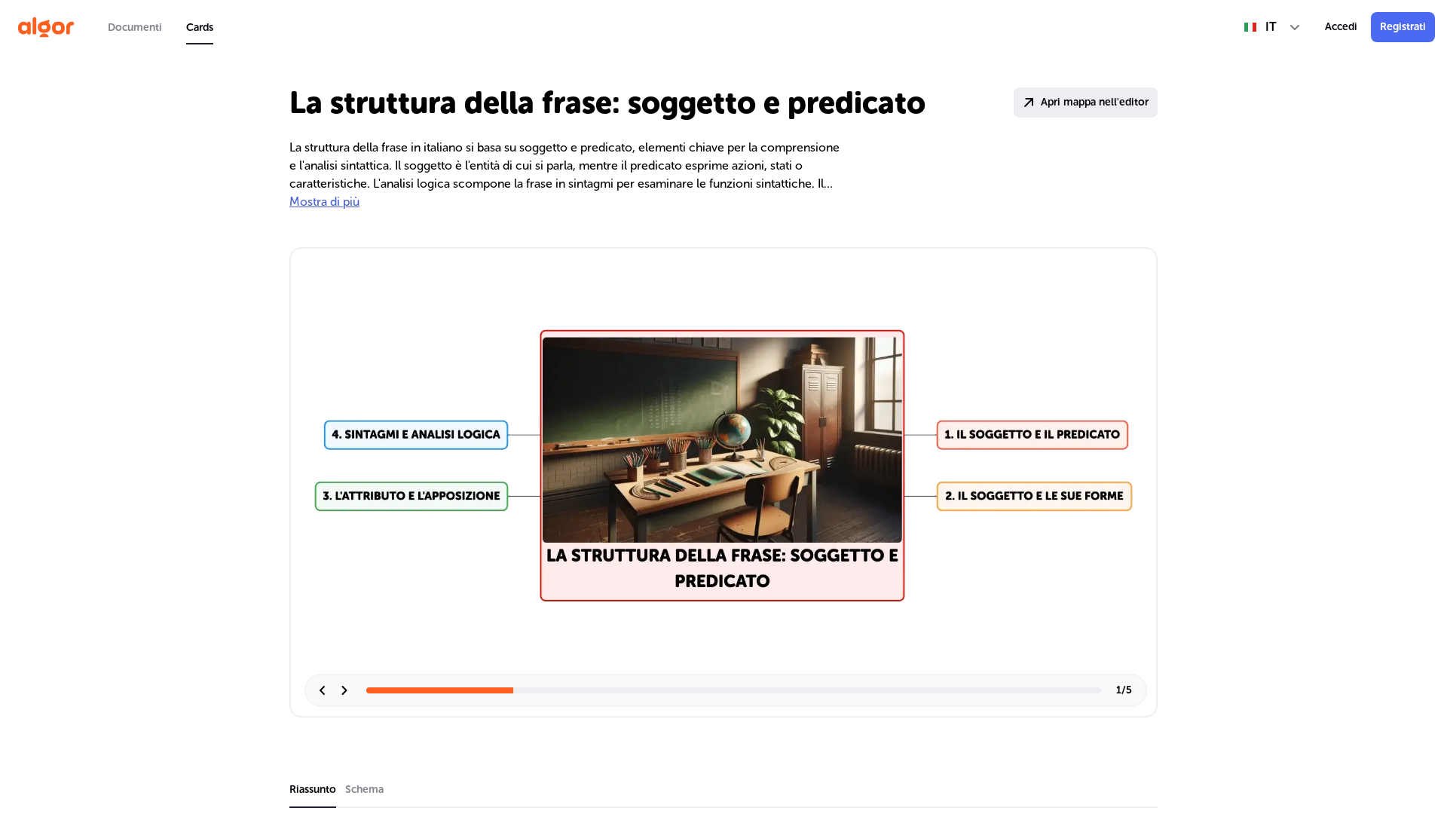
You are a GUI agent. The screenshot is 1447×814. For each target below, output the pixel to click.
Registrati (1403, 26)
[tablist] (160, 27)
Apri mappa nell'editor (1095, 102)
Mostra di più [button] (324, 201)
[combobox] (1272, 27)
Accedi (1341, 26)
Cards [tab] (199, 27)
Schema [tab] (364, 789)
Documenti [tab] (135, 27)
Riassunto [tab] (312, 789)
